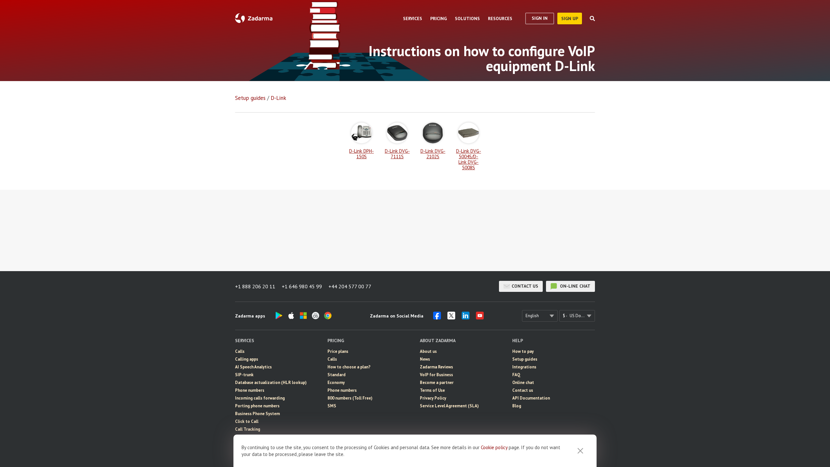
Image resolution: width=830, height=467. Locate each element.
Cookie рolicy (494, 447)
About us (428, 351)
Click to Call (246, 421)
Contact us (525, 286)
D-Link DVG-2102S (433, 153)
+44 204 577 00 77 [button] (349, 286)
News (425, 359)
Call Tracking (247, 429)
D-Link (278, 98)
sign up (569, 18)
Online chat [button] (523, 382)
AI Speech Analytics (253, 367)
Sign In (540, 18)
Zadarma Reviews (436, 367)
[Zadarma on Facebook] (437, 317)
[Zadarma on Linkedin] (465, 317)
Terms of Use (432, 390)
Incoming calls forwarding (260, 398)
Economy (336, 382)
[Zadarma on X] (451, 317)
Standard (336, 374)
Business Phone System (257, 413)
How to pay (523, 351)
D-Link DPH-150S (361, 153)
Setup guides (250, 98)
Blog (516, 406)
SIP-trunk (244, 374)
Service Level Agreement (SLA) (449, 406)
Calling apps (246, 359)
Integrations (524, 367)
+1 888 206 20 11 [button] (255, 286)
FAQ (516, 374)
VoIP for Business (436, 374)
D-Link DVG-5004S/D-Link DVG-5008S (468, 159)
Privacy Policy (433, 398)
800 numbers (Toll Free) (350, 398)
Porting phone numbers (257, 406)
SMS (331, 406)
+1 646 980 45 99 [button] (302, 286)
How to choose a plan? (349, 367)
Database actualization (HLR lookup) (271, 382)
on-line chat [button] (574, 286)
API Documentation (531, 398)
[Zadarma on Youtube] (480, 317)
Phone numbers (249, 390)
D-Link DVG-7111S (397, 153)
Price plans (337, 351)
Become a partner (437, 382)
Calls (239, 351)
